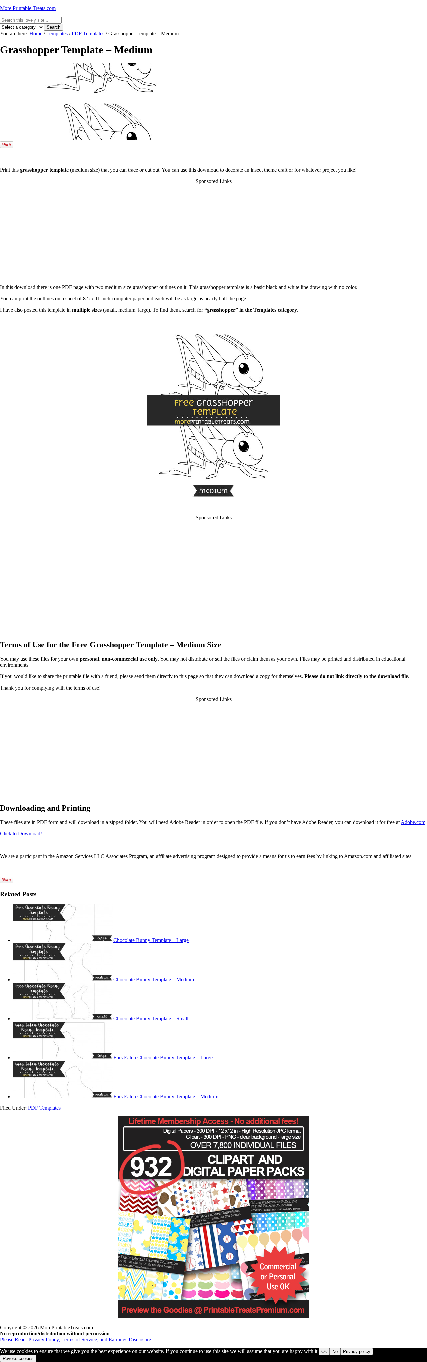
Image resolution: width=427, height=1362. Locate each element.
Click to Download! (21, 833)
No (335, 1351)
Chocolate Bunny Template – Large (151, 940)
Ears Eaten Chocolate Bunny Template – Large (163, 1057)
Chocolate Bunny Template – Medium (153, 979)
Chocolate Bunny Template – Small (150, 1018)
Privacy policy (356, 1351)
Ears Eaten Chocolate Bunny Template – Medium (165, 1096)
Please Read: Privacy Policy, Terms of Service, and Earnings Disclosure (75, 1339)
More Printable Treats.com (28, 8)
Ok (324, 1351)
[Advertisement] (213, 151)
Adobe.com (413, 822)
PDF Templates (44, 1108)
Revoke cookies (18, 1358)
